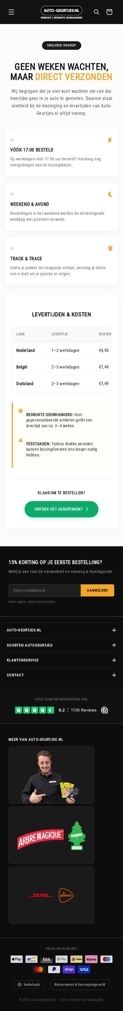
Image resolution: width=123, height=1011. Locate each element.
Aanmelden (97, 590)
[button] (11, 12)
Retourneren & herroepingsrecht (80, 984)
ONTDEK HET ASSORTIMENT (59, 509)
